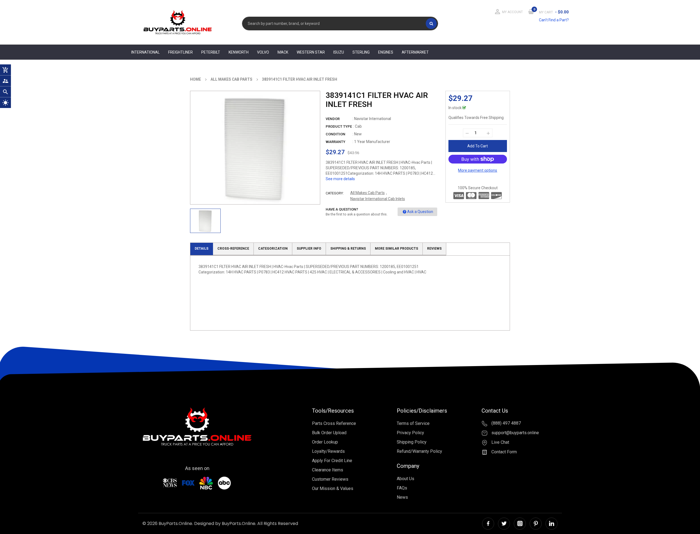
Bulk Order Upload (329, 432)
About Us (405, 478)
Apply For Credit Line (332, 460)
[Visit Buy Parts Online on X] (504, 524)
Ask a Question (420, 211)
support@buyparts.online (514, 432)
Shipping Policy (412, 442)
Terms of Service (413, 423)
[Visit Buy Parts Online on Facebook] (488, 524)
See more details (340, 179)
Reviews (434, 248)
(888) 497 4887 (505, 423)
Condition (335, 134)
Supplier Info (309, 248)
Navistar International (372, 118)
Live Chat (499, 442)
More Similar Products (396, 248)
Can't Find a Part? (554, 20)
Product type (339, 126)
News (402, 497)
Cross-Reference (233, 248)
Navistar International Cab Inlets (377, 199)
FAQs (402, 488)
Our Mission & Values (332, 488)
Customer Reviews (330, 479)
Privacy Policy (410, 432)
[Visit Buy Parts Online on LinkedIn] (552, 524)
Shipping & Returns (348, 248)
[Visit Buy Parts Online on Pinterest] (536, 524)
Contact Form (503, 451)
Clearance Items (327, 469)
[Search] (431, 23)
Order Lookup (325, 442)
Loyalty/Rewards (328, 451)
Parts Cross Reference (334, 423)
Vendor (333, 119)
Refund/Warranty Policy (419, 451)
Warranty (335, 142)
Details (201, 248)
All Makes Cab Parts (367, 193)
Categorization (273, 248)
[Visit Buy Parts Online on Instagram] (520, 524)
